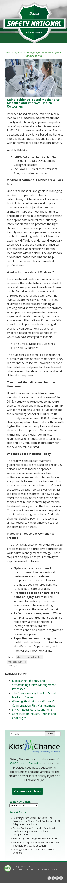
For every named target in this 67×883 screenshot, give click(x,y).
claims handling (34, 657)
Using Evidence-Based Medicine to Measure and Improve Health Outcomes (33, 103)
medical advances (17, 661)
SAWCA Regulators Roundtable (32, 709)
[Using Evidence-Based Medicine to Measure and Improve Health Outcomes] (33, 95)
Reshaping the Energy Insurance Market (35, 838)
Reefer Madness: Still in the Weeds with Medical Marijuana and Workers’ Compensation (35, 831)
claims (20, 657)
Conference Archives (27, 791)
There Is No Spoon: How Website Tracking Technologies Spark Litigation (36, 844)
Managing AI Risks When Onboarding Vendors (33, 851)
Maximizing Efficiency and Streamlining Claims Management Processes (34, 685)
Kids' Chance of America (25, 763)
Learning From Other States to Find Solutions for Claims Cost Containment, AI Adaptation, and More (36, 821)
